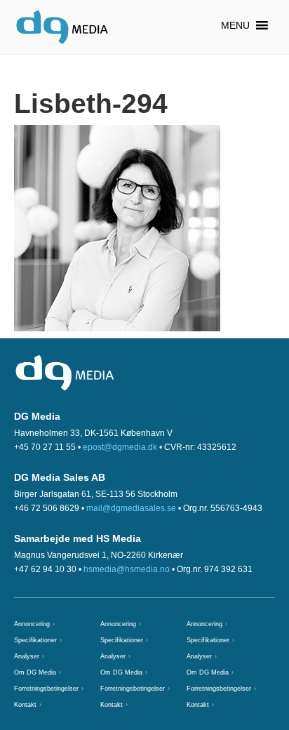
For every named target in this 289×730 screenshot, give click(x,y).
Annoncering (32, 624)
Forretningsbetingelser (46, 688)
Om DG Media (35, 672)
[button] (235, 25)
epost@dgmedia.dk (120, 447)
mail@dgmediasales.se (131, 508)
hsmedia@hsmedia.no (126, 569)
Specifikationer (35, 640)
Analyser (26, 656)
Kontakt (25, 704)
